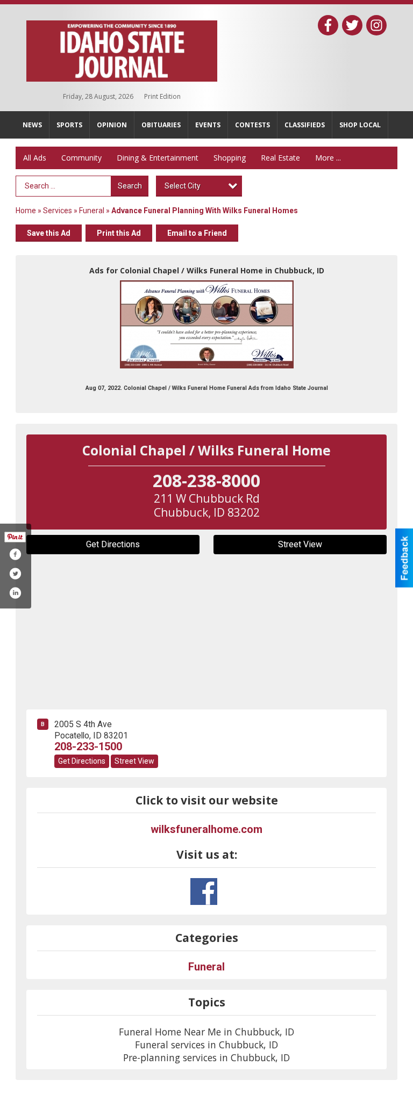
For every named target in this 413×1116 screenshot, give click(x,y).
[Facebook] (328, 25)
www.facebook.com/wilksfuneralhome (203, 891)
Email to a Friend (197, 233)
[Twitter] (352, 25)
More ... (328, 158)
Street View (300, 544)
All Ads (34, 158)
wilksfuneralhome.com (206, 829)
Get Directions (113, 544)
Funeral (91, 210)
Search (130, 186)
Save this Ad (48, 233)
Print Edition (162, 96)
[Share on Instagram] (15, 592)
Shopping (229, 158)
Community (81, 158)
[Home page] (121, 49)
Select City (183, 186)
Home (26, 210)
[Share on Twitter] (15, 573)
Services (57, 210)
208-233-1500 (88, 746)
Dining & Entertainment (157, 158)
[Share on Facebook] (15, 554)
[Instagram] (376, 25)
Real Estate (280, 158)
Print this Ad (119, 233)
